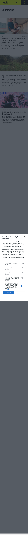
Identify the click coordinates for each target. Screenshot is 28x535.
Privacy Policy (22, 298)
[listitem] (14, 264)
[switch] (22, 267)
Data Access (14, 298)
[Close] (25, 237)
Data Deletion (5, 298)
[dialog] (14, 267)
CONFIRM (8, 292)
